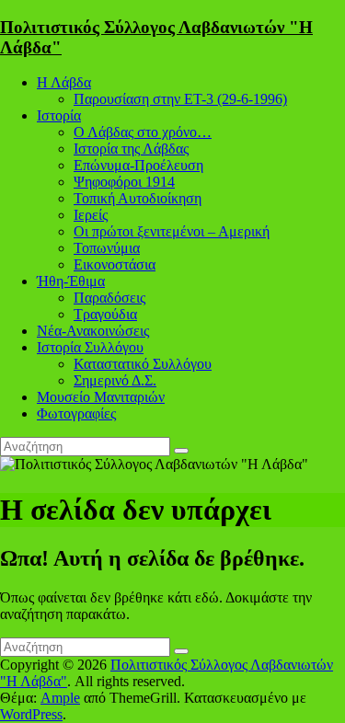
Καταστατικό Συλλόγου (143, 364)
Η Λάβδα (64, 82)
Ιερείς (91, 215)
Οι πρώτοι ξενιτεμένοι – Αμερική (172, 231)
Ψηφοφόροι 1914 (124, 181)
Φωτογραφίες (76, 413)
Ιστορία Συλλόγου (90, 347)
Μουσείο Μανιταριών (101, 397)
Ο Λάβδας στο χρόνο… (143, 132)
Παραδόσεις (109, 297)
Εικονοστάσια (114, 264)
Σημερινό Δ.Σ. (115, 380)
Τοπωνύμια (107, 248)
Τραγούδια (105, 314)
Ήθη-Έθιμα (71, 281)
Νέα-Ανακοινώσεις (93, 331)
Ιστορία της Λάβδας (131, 148)
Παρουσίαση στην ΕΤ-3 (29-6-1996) (180, 99)
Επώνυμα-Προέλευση (138, 165)
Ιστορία (59, 115)
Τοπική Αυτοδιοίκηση (137, 198)
